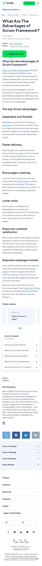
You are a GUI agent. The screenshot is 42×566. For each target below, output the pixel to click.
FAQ (24, 15)
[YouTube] (27, 532)
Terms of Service (30, 557)
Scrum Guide (13, 15)
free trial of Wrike (32, 288)
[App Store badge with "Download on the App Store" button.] (12, 523)
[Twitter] (8, 532)
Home (3, 15)
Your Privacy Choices (27, 559)
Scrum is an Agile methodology (15, 70)
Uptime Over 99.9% (21, 549)
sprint (21, 153)
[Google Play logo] (29, 523)
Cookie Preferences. (11, 559)
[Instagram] (33, 532)
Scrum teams (23, 181)
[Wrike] (8, 3)
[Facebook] (14, 532)
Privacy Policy (18, 557)
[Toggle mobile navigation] (38, 3)
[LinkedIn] (21, 532)
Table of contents (10, 9)
